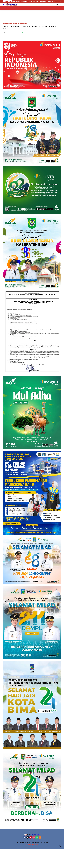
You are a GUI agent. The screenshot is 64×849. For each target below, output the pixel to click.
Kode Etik (27, 842)
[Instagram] (33, 837)
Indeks (17, 842)
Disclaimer (46, 842)
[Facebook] (24, 837)
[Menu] (4, 4)
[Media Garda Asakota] (12, 4)
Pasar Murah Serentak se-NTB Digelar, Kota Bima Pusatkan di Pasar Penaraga (42, 1)
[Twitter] (27, 837)
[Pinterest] (30, 837)
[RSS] (40, 837)
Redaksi (22, 842)
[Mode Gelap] (57, 4)
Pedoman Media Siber (37, 842)
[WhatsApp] (37, 837)
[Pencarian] (60, 4)
